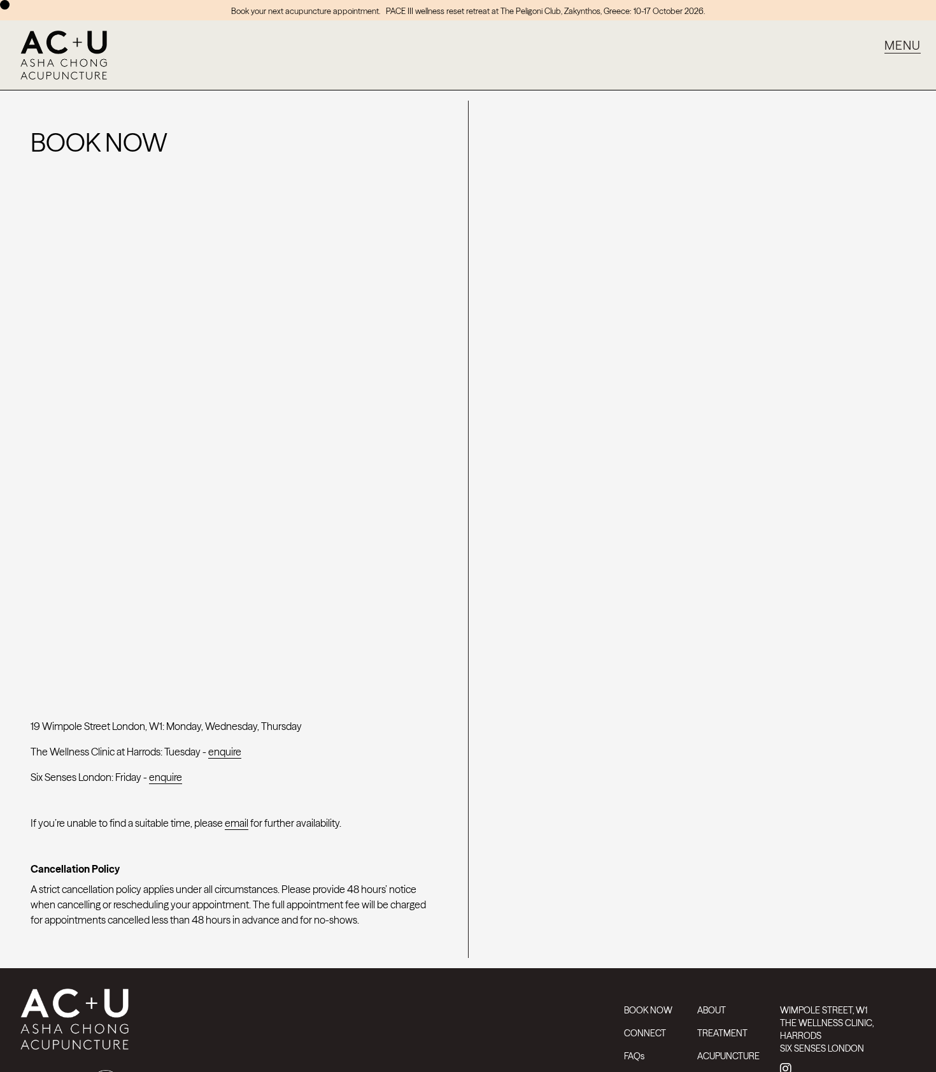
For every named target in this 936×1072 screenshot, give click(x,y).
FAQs (634, 1056)
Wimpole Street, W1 (823, 1010)
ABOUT (711, 1010)
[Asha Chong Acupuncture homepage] (314, 1024)
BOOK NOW (648, 1010)
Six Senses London (822, 1048)
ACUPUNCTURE (728, 1056)
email (236, 823)
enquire (224, 751)
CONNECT (645, 1033)
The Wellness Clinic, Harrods (827, 1029)
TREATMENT (722, 1033)
